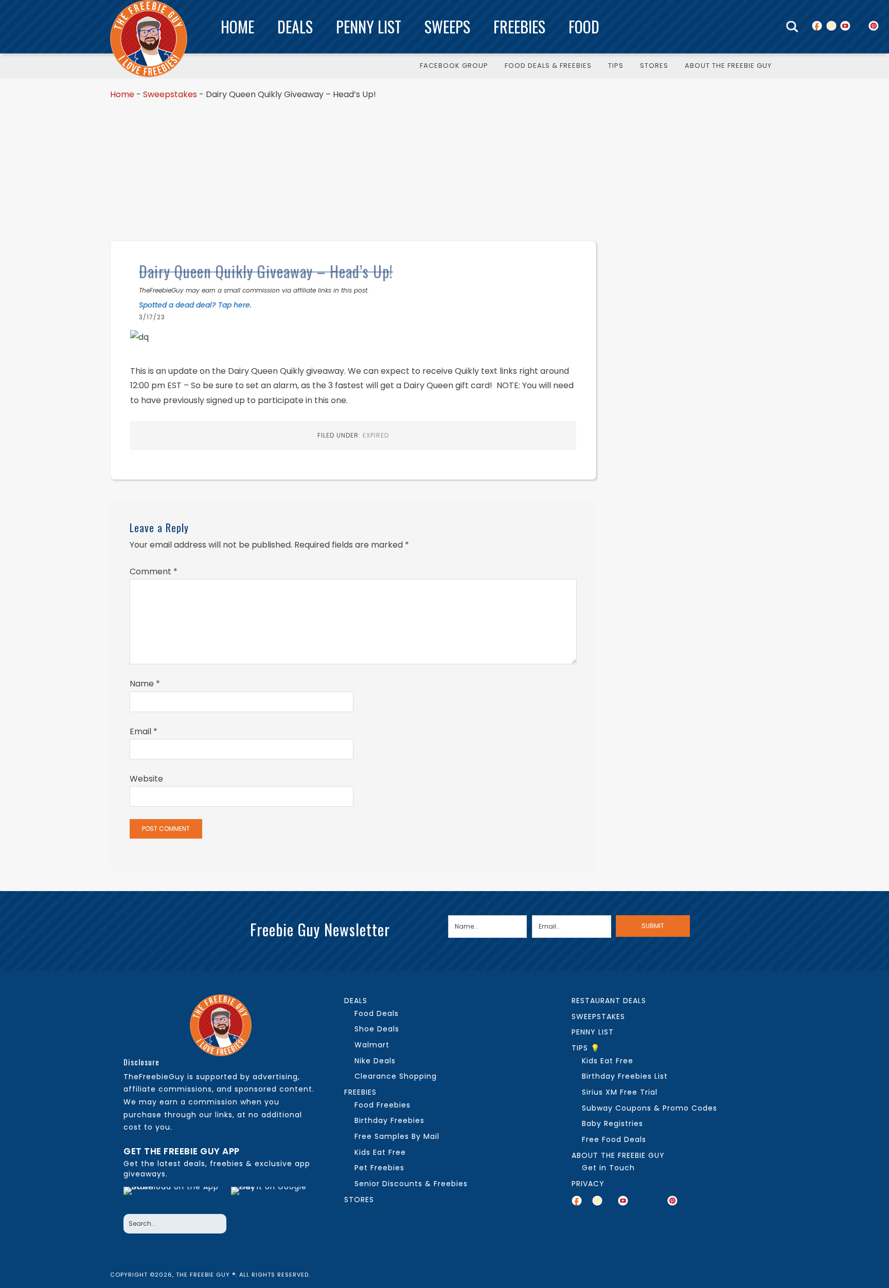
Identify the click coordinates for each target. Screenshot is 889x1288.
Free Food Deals (614, 1139)
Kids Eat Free (380, 1152)
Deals (295, 26)
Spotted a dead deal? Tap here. (195, 305)
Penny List (368, 26)
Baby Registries (612, 1123)
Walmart (371, 1045)
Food (583, 26)
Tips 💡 (586, 1048)
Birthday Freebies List (625, 1076)
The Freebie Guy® (148, 38)
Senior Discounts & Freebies (411, 1183)
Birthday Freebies (389, 1120)
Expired (376, 435)
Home (237, 26)
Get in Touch (608, 1168)
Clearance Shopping (395, 1076)
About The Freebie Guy (618, 1155)
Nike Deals (375, 1061)
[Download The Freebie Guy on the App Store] (174, 1197)
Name (145, 684)
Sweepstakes (170, 94)
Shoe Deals (376, 1029)
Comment (153, 571)
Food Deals (376, 1013)
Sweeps (447, 26)
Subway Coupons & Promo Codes (649, 1108)
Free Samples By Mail (396, 1136)
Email (143, 731)
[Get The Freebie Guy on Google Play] (271, 1197)
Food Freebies (382, 1105)
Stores (359, 1199)
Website (146, 779)
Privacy (588, 1183)
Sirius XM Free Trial (619, 1092)
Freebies (519, 26)
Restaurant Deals (609, 1000)
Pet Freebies (379, 1168)
